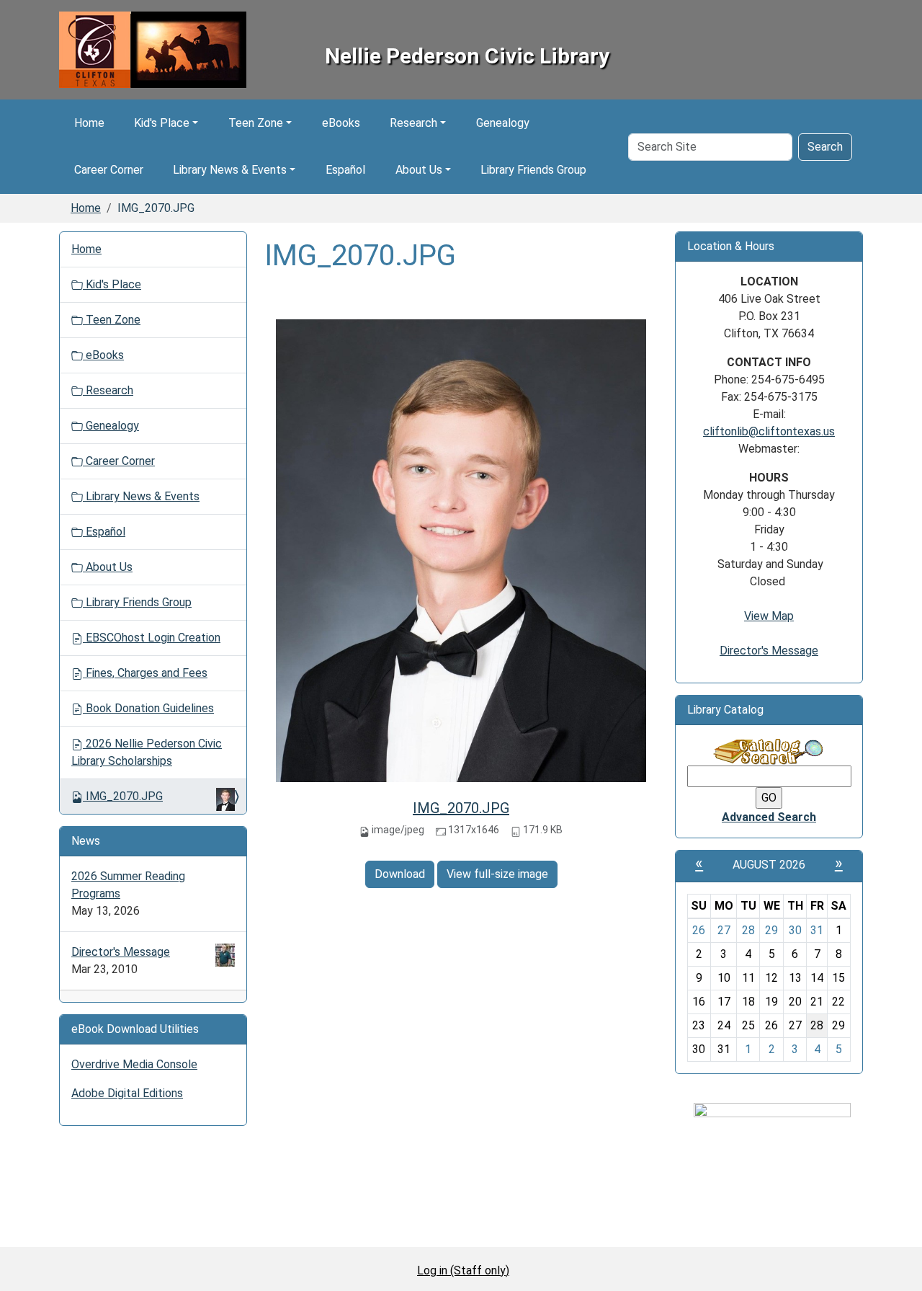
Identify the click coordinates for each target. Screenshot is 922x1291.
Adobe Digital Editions (127, 1093)
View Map (769, 616)
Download (400, 874)
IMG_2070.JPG (461, 808)
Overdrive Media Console (134, 1064)
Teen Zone (255, 123)
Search (825, 147)
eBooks (341, 123)
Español (345, 170)
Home (89, 123)
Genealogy (502, 123)
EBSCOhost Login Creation (151, 637)
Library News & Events (230, 170)
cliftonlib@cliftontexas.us (769, 431)
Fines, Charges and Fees (145, 673)
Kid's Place (161, 123)
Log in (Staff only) (463, 1270)
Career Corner (108, 170)
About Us (418, 170)
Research (413, 123)
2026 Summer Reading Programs (128, 884)
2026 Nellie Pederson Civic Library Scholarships (146, 752)
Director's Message (120, 952)
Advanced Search (769, 817)
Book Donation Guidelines (148, 708)
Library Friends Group (533, 170)
